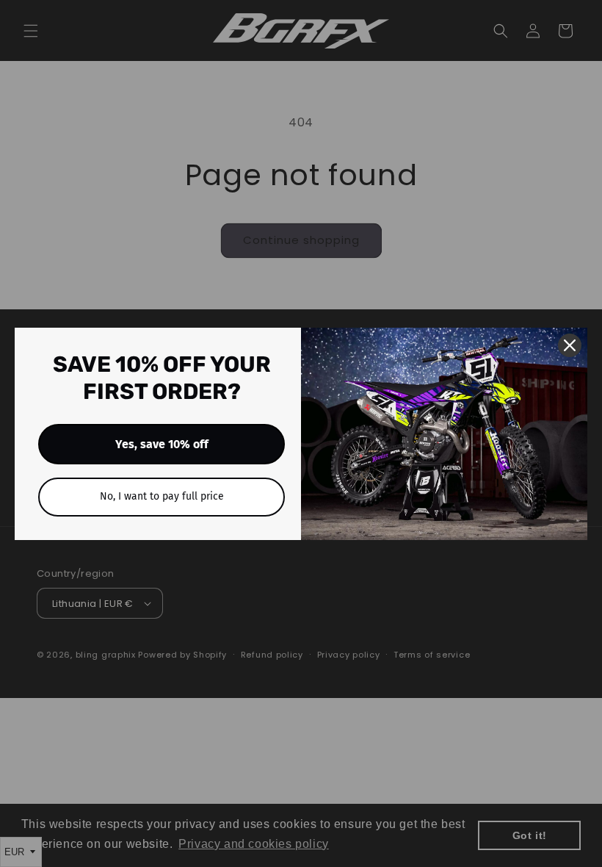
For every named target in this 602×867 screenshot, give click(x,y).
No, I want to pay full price (162, 496)
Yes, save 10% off (161, 444)
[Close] (569, 345)
